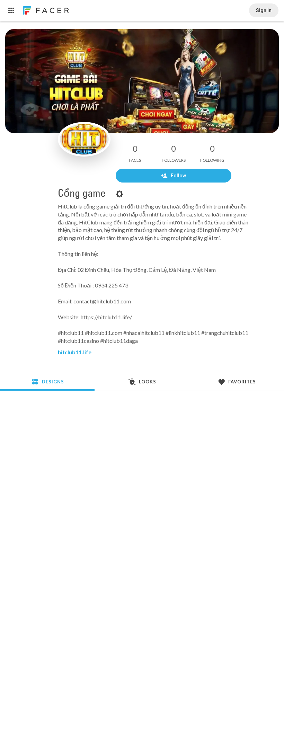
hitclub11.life (74, 352)
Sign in (264, 10)
